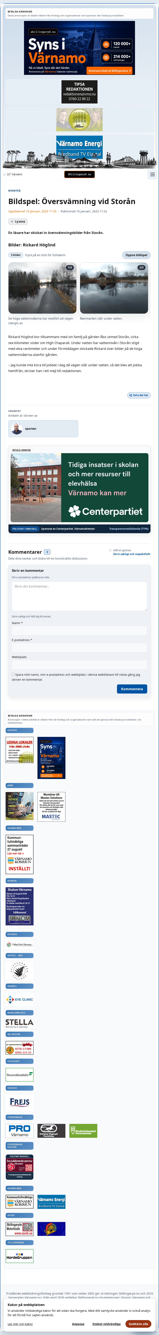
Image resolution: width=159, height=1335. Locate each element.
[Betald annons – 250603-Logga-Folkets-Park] (20, 945)
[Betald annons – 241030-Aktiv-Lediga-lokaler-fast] (20, 750)
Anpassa (78, 1324)
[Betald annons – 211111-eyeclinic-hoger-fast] (20, 999)
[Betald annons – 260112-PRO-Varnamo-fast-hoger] (20, 1131)
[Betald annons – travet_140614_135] (51, 1131)
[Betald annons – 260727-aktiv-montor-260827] (20, 806)
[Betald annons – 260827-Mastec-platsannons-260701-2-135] (51, 806)
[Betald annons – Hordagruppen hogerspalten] (20, 1256)
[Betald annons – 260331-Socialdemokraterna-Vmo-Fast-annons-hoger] (19, 1165)
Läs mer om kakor (20, 1324)
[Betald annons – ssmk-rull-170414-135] (20, 1229)
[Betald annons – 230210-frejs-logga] (20, 1103)
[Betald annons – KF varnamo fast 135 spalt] (20, 1201)
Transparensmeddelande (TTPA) (128, 529)
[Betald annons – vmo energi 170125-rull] (51, 1202)
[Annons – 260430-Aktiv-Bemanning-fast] (79, 120)
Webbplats (19, 657)
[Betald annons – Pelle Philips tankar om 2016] (79, 147)
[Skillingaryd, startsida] (79, 174)
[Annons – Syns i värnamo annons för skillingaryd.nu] (79, 48)
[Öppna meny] (152, 174)
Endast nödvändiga (107, 1324)
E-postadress (22, 640)
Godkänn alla (138, 1324)
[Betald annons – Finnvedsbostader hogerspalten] (20, 1075)
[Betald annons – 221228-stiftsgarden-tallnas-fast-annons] (20, 971)
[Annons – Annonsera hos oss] (51, 758)
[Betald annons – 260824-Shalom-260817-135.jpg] (20, 906)
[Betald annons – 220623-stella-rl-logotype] (20, 1023)
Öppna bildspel (136, 255)
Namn (17, 623)
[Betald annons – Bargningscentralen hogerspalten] (20, 1048)
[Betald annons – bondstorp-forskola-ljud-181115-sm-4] (79, 92)
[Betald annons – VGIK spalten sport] (51, 1229)
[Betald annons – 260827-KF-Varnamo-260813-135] (20, 854)
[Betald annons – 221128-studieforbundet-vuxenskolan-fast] (83, 1131)
